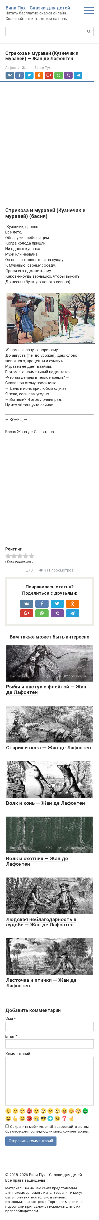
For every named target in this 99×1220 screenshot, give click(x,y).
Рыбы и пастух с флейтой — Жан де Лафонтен (46, 689)
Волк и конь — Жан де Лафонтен (45, 803)
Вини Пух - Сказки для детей (38, 8)
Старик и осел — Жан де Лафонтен (48, 748)
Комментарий (17, 1053)
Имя (10, 1018)
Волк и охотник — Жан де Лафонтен (37, 861)
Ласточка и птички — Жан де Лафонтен (41, 983)
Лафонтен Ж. (15, 68)
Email (11, 1036)
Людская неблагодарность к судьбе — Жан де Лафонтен (41, 922)
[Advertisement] (49, 139)
